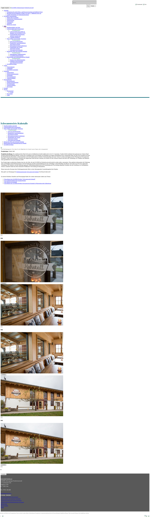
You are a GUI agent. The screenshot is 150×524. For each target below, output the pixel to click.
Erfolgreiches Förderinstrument (14, 19)
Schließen (3, 283)
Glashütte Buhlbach (15, 37)
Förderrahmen (10, 72)
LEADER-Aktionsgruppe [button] (10, 16)
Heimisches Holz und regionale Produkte (17, 51)
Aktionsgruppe (10, 20)
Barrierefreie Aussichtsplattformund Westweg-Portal (18, 43)
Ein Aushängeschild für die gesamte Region (15, 180)
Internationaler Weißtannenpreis (18, 54)
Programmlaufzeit (11, 76)
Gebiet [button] (5, 65)
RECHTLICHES (4, 505)
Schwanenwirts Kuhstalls (16, 50)
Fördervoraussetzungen (12, 74)
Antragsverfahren (11, 78)
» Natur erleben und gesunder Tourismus (11, 498)
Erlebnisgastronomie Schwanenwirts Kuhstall (27, 172)
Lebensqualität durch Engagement (15, 29)
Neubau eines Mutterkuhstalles (17, 60)
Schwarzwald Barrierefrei (16, 41)
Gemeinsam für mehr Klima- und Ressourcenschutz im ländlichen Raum (25, 12)
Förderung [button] (6, 71)
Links (8, 95)
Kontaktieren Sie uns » (6, 493)
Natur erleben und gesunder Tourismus (16, 38)
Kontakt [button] (6, 88)
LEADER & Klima (12, 64)
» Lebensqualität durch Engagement (9, 497)
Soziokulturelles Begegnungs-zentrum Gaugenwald (17, 35)
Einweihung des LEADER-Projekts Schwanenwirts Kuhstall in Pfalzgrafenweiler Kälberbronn (27, 183)
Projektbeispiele (11, 84)
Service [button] (5, 89)
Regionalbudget (11, 81)
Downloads (10, 86)
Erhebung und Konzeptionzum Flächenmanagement (16, 62)
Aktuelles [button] (6, 10)
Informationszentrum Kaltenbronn (18, 45)
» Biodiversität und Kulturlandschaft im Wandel (12, 502)
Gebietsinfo (10, 68)
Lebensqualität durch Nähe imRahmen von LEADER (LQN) (17, 32)
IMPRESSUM (4, 504)
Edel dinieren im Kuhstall (10, 182)
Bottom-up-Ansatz (11, 24)
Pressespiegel (10, 91)
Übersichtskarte (11, 67)
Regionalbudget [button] (8, 79)
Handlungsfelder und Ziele (13, 27)
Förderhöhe (10, 75)
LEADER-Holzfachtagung (16, 55)
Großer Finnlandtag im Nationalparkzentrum (18, 14)
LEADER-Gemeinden (12, 69)
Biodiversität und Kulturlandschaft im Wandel (18, 57)
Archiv (11, 92)
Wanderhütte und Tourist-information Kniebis (16, 48)
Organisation (10, 21)
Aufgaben (9, 23)
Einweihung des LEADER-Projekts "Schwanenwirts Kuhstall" (19, 179)
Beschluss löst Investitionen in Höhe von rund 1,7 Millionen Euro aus (24, 13)
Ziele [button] (5, 26)
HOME (2, 507)
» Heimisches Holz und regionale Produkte (11, 500)
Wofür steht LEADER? (13, 17)
